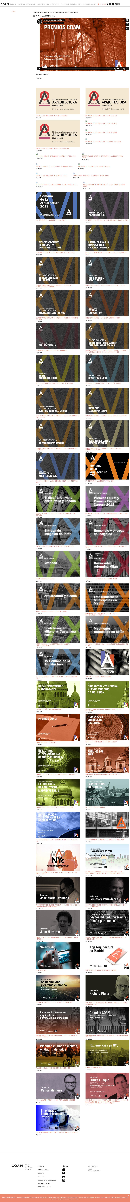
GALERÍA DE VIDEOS (57, 12)
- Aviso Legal (41, 1176)
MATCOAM (73, 4)
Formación (41, 4)
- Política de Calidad (43, 1183)
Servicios (21, 4)
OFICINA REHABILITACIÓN (87, 4)
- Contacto (40, 1173)
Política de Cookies (74, 1199)
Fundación (65, 4)
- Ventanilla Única (42, 1170)
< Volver (13, 11)
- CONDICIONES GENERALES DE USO (46, 1180)
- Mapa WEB (40, 1166)
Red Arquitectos (52, 4)
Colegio (13, 4)
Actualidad (31, 4)
